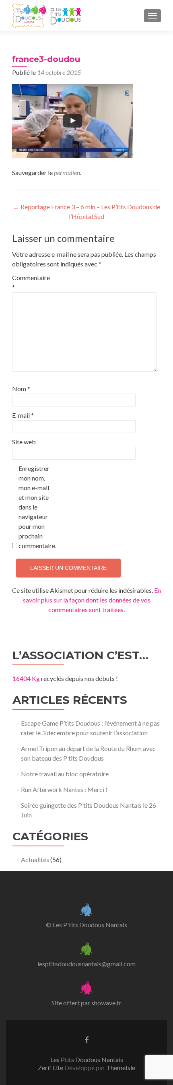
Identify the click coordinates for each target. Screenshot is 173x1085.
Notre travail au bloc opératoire (65, 774)
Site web (24, 442)
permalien (67, 172)
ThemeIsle (120, 1067)
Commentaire (29, 282)
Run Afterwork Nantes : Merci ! (64, 789)
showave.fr (106, 1003)
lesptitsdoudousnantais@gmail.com (86, 963)
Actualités (35, 859)
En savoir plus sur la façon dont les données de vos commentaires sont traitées (92, 599)
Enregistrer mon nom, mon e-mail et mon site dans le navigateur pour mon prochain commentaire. (36, 506)
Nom (21, 388)
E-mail (23, 415)
